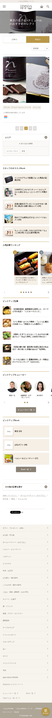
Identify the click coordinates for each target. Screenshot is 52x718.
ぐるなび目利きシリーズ (24, 708)
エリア (8, 137)
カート (41, 6)
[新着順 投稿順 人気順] (40, 48)
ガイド (5, 656)
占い (4, 649)
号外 (4, 670)
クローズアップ (8, 642)
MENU (4, 6)
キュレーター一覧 (9, 693)
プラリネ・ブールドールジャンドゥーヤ (17, 107)
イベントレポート (9, 635)
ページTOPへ (26, 505)
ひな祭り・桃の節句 (10, 578)
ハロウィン (7, 557)
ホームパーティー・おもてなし (14, 542)
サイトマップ (7, 712)
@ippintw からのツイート (13, 684)
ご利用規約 (38, 708)
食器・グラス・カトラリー (13, 613)
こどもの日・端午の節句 (12, 585)
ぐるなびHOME (8, 708)
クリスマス (7, 564)
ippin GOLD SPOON (10, 677)
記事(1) (14, 39)
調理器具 (6, 621)
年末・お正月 (8, 571)
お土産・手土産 (8, 535)
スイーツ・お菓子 (9, 599)
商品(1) (37, 39)
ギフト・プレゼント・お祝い (13, 528)
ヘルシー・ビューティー (12, 549)
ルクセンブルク (12, 151)
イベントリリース (9, 663)
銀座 (23, 151)
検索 (48, 6)
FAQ (15, 712)
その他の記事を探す (13, 487)
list (22, 512)
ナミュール (36, 107)
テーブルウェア (8, 628)
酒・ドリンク (8, 606)
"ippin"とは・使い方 (10, 698)
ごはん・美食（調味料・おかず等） (16, 592)
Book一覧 (29, 693)
